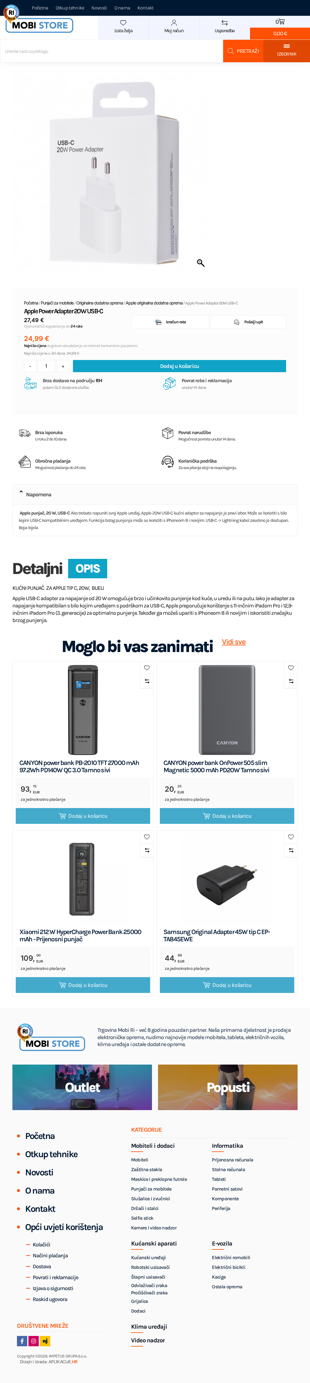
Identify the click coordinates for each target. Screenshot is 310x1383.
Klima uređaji (149, 1327)
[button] (155, 494)
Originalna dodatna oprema (99, 302)
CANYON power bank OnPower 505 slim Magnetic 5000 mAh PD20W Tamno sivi (216, 766)
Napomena (38, 494)
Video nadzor (148, 1340)
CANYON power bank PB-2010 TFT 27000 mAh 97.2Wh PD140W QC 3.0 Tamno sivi (79, 766)
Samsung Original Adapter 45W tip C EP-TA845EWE (216, 935)
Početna (31, 302)
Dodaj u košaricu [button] (87, 816)
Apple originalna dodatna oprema (154, 302)
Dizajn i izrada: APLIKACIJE (48, 1362)
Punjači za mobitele (57, 302)
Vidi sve (234, 642)
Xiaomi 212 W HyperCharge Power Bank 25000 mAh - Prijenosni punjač (80, 935)
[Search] (243, 51)
